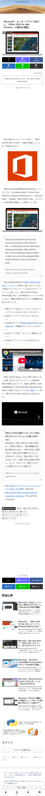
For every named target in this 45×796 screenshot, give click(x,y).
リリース (24, 515)
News (36, 508)
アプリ (24, 512)
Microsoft (28, 508)
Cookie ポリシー (12, 783)
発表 (32, 390)
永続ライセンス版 (9, 518)
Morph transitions (28, 323)
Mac (20, 508)
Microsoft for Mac (9, 508)
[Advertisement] (22, 112)
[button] (36, 66)
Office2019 (15, 512)
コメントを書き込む (22, 750)
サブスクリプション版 (11, 515)
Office (6, 512)
